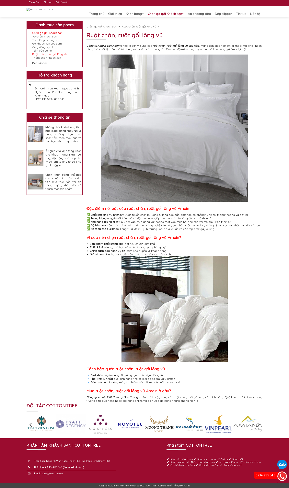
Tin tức (241, 14)
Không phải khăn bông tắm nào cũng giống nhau (63, 129)
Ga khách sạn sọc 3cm (47, 43)
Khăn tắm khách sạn (181, 459)
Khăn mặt (237, 459)
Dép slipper (223, 14)
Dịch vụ (48, 2)
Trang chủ (96, 14)
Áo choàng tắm (199, 14)
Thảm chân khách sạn (46, 57)
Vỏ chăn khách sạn (44, 36)
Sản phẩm (34, 2)
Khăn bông (134, 14)
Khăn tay (223, 459)
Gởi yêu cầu (62, 2)
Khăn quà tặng (178, 462)
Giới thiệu (115, 14)
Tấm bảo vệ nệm (43, 50)
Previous (30, 424)
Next (258, 424)
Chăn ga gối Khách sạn (165, 14)
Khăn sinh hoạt (205, 459)
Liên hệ (255, 14)
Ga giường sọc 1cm (44, 47)
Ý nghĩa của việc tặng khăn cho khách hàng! (63, 152)
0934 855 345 (265, 475)
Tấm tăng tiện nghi (44, 40)
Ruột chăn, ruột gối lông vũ (140, 26)
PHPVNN (185, 485)
